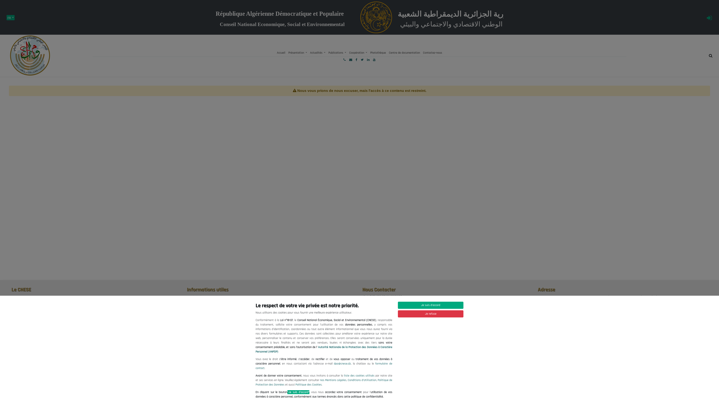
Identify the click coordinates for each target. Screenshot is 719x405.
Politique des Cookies (308, 385)
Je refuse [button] (430, 314)
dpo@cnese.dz (342, 364)
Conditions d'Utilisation (362, 380)
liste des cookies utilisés (359, 376)
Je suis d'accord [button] (430, 305)
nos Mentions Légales (333, 380)
